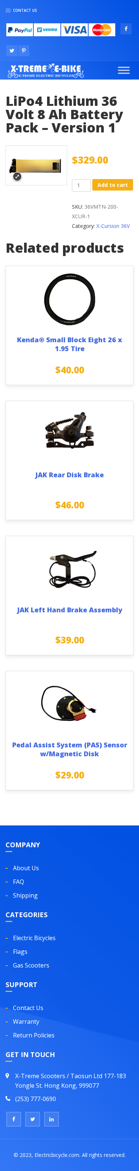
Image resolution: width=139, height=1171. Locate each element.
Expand (17, 176)
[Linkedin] (51, 1119)
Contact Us (24, 10)
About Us (26, 868)
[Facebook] (13, 1119)
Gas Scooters (31, 965)
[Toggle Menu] (124, 70)
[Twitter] (32, 1119)
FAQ (18, 882)
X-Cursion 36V (113, 225)
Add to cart (112, 184)
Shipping (25, 895)
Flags (20, 952)
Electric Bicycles (34, 938)
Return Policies (33, 1035)
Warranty (26, 1021)
